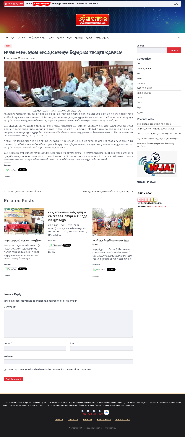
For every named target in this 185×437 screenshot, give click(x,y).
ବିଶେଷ (51, 37)
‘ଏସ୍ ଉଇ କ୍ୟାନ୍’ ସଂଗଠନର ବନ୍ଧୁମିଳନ (22, 240)
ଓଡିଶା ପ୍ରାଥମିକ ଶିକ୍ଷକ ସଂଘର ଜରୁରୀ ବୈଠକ (154, 124)
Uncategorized (144, 68)
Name (8, 343)
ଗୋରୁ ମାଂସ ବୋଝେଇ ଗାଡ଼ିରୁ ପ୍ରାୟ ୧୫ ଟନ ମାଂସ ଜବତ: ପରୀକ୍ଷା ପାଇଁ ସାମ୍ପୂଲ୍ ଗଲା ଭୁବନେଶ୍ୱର (68, 216)
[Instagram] (101, 414)
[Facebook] (84, 414)
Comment (10, 306)
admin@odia (11, 58)
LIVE (6, 37)
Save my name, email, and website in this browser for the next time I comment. (50, 369)
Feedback (87, 419)
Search (141, 45)
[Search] (179, 38)
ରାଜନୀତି (60, 37)
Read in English (42, 3)
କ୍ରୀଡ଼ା (89, 37)
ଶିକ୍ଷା (69, 37)
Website (8, 356)
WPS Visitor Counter (157, 206)
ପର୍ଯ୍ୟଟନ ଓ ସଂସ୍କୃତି (37, 37)
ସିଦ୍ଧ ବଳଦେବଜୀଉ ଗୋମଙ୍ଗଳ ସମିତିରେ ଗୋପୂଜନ (156, 128)
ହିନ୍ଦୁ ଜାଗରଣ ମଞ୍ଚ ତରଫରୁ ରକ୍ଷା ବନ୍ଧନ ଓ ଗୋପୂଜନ (157, 138)
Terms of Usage (122, 419)
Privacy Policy (104, 419)
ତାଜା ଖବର (22, 37)
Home (29, 3)
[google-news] (106, 414)
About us (93, 3)
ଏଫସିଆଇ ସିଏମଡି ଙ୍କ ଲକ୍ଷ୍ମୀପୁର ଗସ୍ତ (110, 242)
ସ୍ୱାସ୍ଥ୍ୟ (79, 37)
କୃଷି (13, 37)
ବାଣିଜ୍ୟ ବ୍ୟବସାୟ (102, 37)
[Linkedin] (95, 414)
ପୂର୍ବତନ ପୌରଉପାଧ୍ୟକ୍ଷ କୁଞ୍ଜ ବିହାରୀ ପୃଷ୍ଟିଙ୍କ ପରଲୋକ (159, 133)
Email (74, 343)
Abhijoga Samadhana (63, 3)
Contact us (81, 3)
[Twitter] (89, 414)
